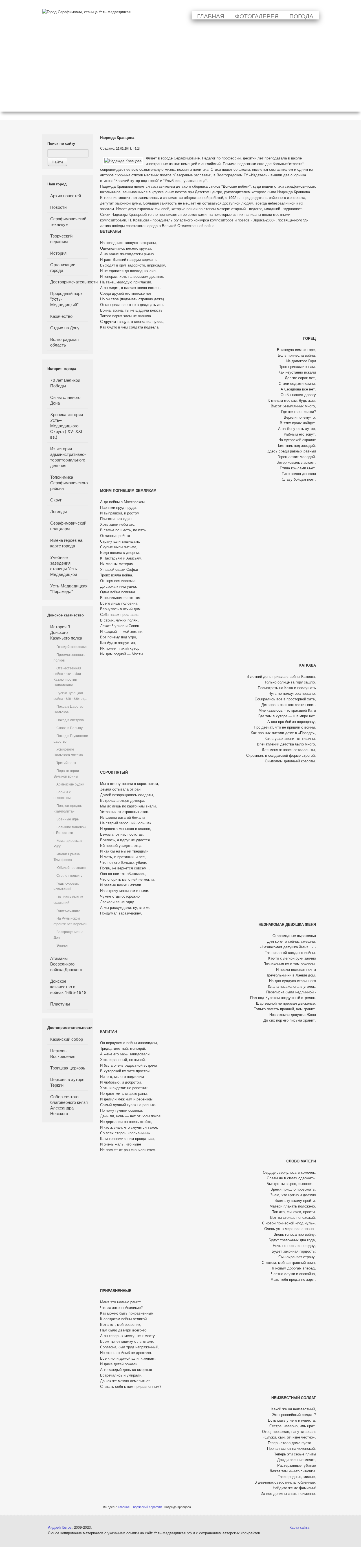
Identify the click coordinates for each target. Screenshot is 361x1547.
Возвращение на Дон (68, 934)
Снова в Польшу (69, 727)
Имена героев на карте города (66, 542)
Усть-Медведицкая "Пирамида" (68, 588)
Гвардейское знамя (71, 646)
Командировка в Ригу (68, 843)
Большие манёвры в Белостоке (70, 830)
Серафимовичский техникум (68, 221)
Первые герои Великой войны (66, 773)
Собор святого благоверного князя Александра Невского (69, 1104)
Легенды (58, 511)
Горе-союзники (68, 910)
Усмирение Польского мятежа (68, 752)
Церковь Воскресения (62, 1053)
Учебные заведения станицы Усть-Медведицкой (64, 565)
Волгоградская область (64, 341)
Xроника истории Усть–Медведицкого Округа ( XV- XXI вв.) (66, 425)
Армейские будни (70, 784)
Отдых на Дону (65, 327)
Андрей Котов (60, 1527)
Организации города (62, 267)
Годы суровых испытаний (66, 886)
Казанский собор (66, 1039)
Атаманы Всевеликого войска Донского (66, 963)
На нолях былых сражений (68, 900)
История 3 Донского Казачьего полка (66, 631)
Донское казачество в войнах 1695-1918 (68, 986)
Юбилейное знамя (71, 867)
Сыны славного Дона (65, 399)
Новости (58, 207)
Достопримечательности (69, 281)
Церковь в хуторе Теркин (67, 1081)
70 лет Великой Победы (65, 382)
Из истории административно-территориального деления (68, 456)
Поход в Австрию (70, 720)
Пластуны (60, 1003)
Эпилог (62, 945)
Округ (55, 499)
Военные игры (68, 819)
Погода (301, 15)
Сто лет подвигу (69, 875)
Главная (210, 15)
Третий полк (66, 762)
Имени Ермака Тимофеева (67, 857)
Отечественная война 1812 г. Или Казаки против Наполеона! (67, 676)
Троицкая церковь (67, 1067)
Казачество (61, 316)
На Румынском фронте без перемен (70, 921)
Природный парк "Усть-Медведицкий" (66, 298)
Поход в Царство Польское (68, 709)
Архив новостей (65, 195)
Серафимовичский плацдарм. (68, 525)
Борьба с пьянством (62, 795)
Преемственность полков (69, 657)
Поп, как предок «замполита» (68, 808)
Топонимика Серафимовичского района (69, 482)
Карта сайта (299, 1527)
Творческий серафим (61, 238)
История (58, 253)
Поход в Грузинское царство (71, 738)
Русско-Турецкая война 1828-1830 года (70, 696)
